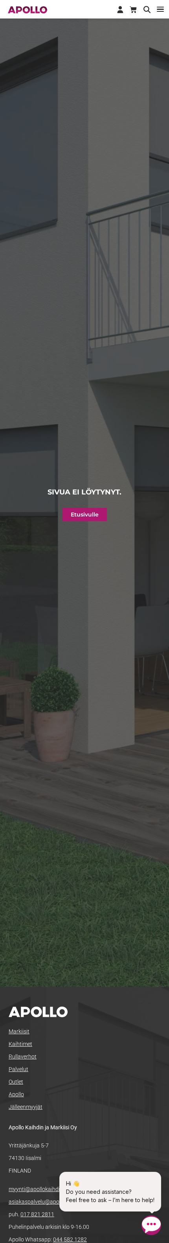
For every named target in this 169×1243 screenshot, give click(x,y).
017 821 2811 (37, 1214)
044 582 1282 (70, 1239)
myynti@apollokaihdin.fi (38, 1189)
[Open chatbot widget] (151, 1225)
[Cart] (133, 9)
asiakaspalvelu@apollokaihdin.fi (48, 1202)
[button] (160, 9)
